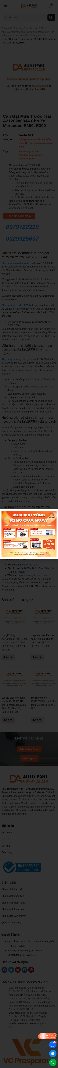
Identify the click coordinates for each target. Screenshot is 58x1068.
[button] (54, 513)
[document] (29, 534)
